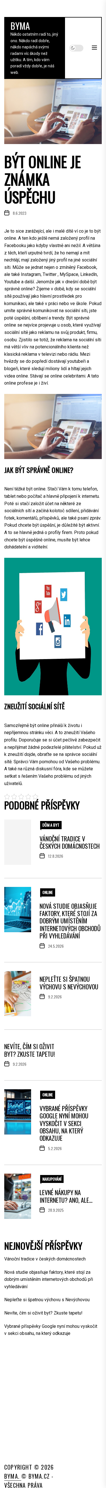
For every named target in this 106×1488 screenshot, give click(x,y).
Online (47, 892)
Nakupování (51, 1179)
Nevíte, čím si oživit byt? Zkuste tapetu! (29, 1050)
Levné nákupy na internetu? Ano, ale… (66, 1196)
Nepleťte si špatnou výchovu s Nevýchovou (69, 982)
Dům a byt (50, 825)
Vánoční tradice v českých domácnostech (70, 842)
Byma (20, 25)
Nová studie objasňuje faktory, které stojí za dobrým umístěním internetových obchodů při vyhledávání (70, 920)
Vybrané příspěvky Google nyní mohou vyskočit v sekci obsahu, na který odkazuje (64, 1123)
